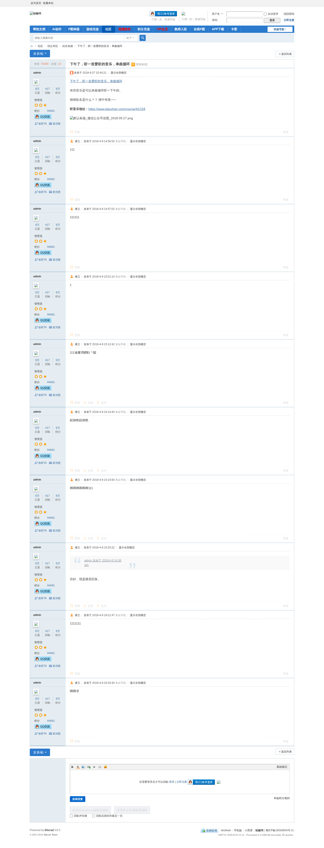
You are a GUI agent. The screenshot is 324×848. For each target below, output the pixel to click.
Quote (94, 767)
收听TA (42, 123)
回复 (77, 132)
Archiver (226, 830)
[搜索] (143, 38)
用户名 (216, 13)
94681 (51, 110)
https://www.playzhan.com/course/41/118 (116, 109)
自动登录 (273, 13)
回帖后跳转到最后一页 (109, 815)
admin (37, 72)
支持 (90, 402)
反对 (103, 402)
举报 (285, 132)
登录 (171, 781)
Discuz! (49, 830)
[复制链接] (141, 64)
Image (83, 767)
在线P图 (199, 29)
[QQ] (209, 830)
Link (89, 767)
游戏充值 (92, 29)
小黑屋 (249, 830)
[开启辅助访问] (293, 3)
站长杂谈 (67, 46)
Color (78, 767)
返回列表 (286, 54)
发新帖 (38, 53)
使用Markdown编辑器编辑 (90, 810)
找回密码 (289, 13)
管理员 (38, 100)
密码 (214, 20)
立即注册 (289, 20)
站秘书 (31, 46)
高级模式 (282, 766)
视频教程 (124, 29)
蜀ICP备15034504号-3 (279, 830)
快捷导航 (279, 29)
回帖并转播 (80, 815)
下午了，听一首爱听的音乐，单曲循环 (99, 46)
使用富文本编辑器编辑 (132, 810)
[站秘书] (35, 13)
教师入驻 (181, 29)
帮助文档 (39, 29)
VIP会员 (162, 29)
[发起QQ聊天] (42, 118)
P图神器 (74, 29)
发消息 (57, 123)
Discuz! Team (50, 834)
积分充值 (144, 29)
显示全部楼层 (119, 72)
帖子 (129, 37)
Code (100, 767)
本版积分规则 (282, 798)
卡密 (234, 29)
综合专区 (52, 46)
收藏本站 (48, 3)
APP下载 (218, 29)
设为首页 (36, 3)
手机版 (238, 830)
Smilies (105, 767)
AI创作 (56, 29)
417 (47, 88)
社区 (108, 29)
